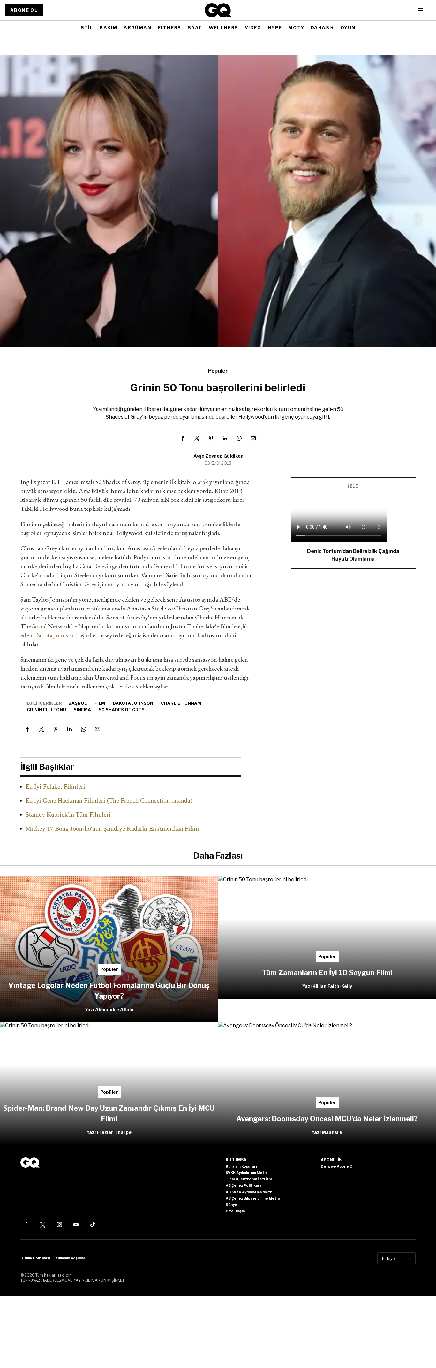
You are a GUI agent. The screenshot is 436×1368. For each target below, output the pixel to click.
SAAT (195, 27)
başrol (77, 703)
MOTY (296, 27)
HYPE (275, 27)
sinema (82, 709)
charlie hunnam (181, 703)
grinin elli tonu (46, 709)
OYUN (348, 27)
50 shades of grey (122, 709)
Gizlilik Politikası (35, 1258)
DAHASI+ (322, 27)
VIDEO (253, 27)
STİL (87, 27)
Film (99, 703)
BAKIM (108, 27)
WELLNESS (223, 27)
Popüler (218, 371)
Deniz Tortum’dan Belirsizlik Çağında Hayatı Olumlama (353, 555)
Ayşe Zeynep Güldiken (218, 456)
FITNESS (169, 27)
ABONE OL (24, 10)
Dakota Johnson (55, 635)
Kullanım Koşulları (70, 1258)
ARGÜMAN (137, 27)
